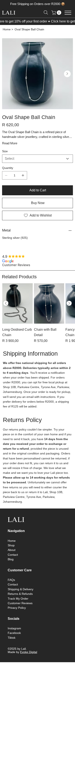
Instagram (14, 635)
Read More (9, 153)
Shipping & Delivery (20, 596)
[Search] (45, 12)
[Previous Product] (5, 310)
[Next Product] (69, 310)
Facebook (14, 640)
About (11, 557)
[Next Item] (67, 74)
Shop (11, 552)
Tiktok (11, 644)
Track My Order (18, 605)
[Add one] (23, 185)
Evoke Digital (28, 659)
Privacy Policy (17, 614)
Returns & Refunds (20, 601)
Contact (13, 561)
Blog (11, 566)
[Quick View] (17, 310)
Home (12, 547)
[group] (37, 320)
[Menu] (68, 12)
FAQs (11, 587)
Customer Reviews (20, 610)
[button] (56, 12)
